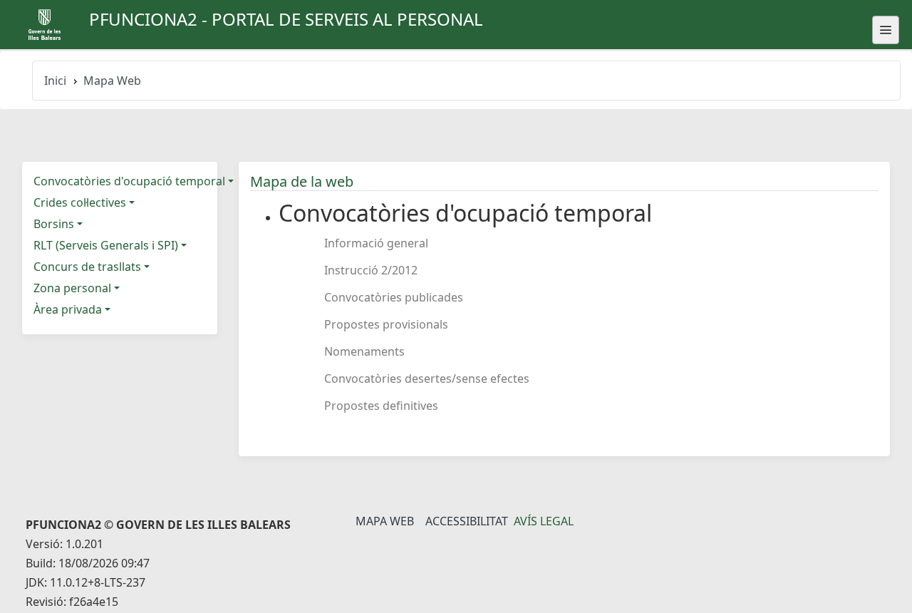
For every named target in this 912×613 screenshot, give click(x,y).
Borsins (53, 224)
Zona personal (72, 288)
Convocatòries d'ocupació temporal (129, 181)
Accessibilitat (466, 521)
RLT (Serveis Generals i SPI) (105, 245)
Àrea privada (67, 309)
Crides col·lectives (79, 202)
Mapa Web (385, 521)
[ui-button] (885, 30)
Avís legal (544, 521)
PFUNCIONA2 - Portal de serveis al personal (286, 19)
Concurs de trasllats (87, 266)
